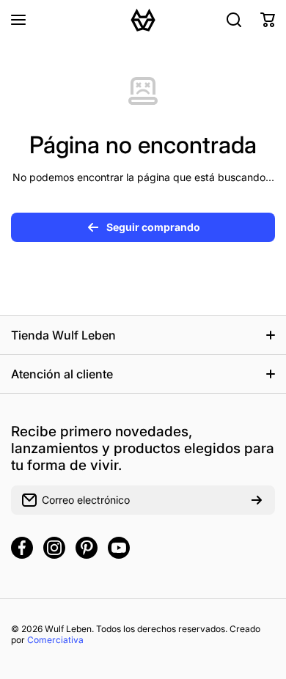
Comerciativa (55, 639)
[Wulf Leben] (143, 20)
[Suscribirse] (256, 500)
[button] (267, 19)
